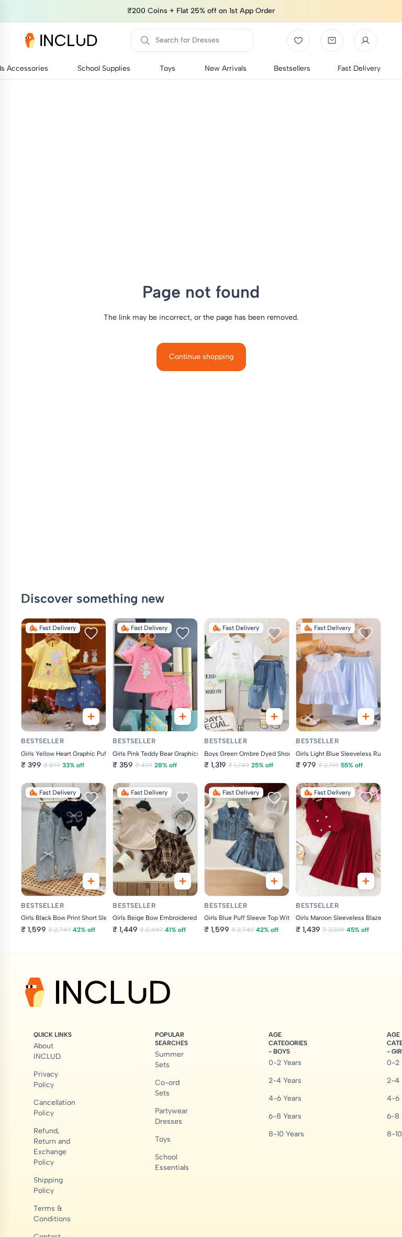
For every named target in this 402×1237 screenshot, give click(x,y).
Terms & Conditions (52, 1213)
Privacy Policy (46, 1079)
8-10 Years (286, 1134)
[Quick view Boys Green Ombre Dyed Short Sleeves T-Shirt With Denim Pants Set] (274, 716)
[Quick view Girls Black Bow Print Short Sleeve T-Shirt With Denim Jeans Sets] (91, 881)
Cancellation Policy (54, 1107)
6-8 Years (285, 1116)
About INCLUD (47, 1051)
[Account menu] (365, 40)
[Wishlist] (298, 40)
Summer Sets (169, 1059)
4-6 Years (285, 1098)
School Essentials (172, 1162)
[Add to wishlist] (91, 633)
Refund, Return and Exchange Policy (52, 1146)
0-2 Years (285, 1062)
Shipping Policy (48, 1185)
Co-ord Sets (167, 1088)
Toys (163, 1139)
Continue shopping (201, 356)
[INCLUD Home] (61, 40)
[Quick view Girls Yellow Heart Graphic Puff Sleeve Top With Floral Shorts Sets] (91, 716)
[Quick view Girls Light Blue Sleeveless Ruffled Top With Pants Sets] (366, 716)
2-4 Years (285, 1080)
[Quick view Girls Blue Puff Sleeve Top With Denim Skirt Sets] (274, 881)
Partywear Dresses (171, 1116)
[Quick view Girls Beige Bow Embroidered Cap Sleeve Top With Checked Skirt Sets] (182, 881)
